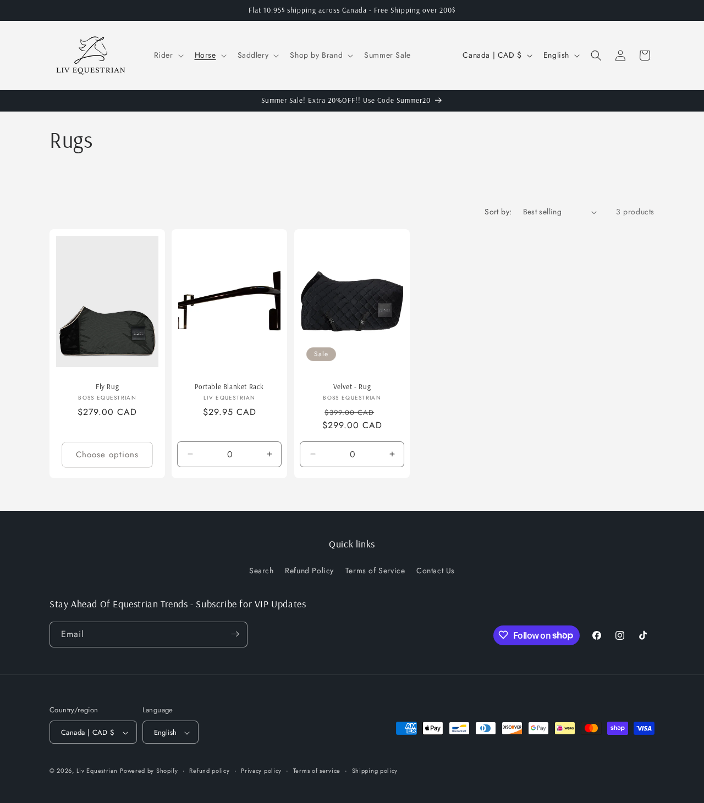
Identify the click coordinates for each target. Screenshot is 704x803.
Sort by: (498, 211)
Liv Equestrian (97, 771)
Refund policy (209, 770)
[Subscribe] (235, 634)
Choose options (107, 455)
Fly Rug (107, 386)
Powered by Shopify (149, 771)
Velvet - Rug (352, 386)
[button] (167, 55)
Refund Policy (309, 571)
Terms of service (316, 770)
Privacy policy (261, 770)
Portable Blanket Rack (230, 386)
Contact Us (435, 571)
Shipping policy (375, 770)
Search (261, 571)
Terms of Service (375, 571)
